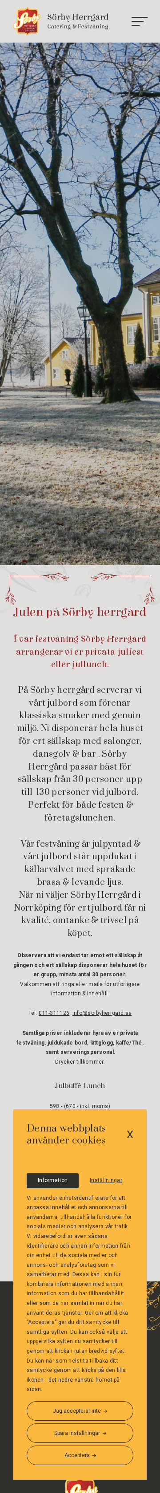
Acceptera (77, 1455)
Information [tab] (53, 1180)
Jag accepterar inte (77, 1411)
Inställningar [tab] (106, 1180)
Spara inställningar (77, 1433)
